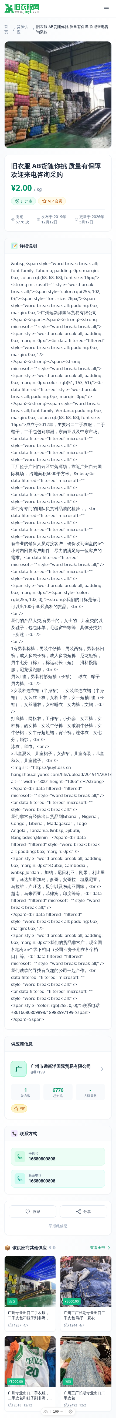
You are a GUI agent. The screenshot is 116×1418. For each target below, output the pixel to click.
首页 (6, 29)
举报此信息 (58, 1225)
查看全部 (97, 1247)
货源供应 (22, 29)
